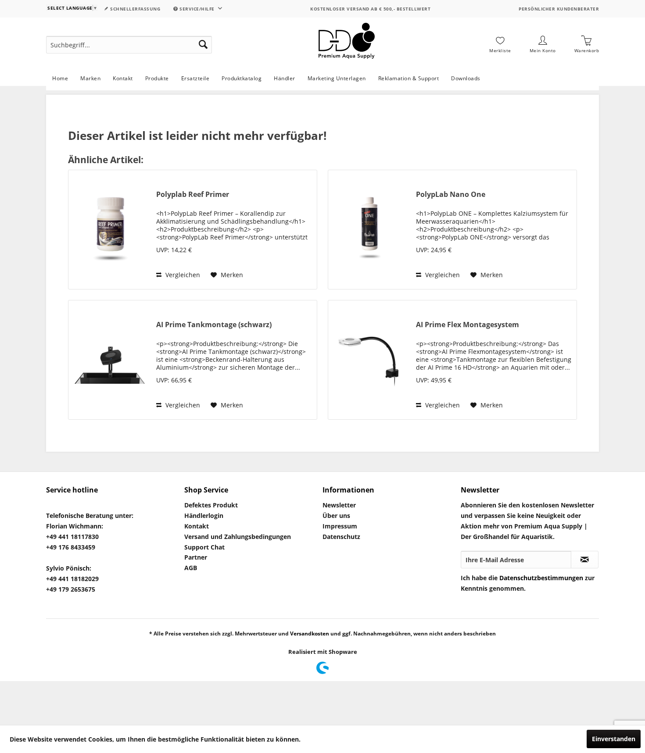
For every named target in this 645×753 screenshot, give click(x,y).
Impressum (339, 526)
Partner (195, 557)
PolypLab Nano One (450, 194)
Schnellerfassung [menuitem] (135, 9)
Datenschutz (341, 536)
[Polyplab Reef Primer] (110, 229)
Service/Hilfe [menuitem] (197, 9)
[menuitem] (129, 45)
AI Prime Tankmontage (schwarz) (214, 324)
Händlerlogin (203, 515)
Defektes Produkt (211, 505)
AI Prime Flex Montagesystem (467, 324)
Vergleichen (182, 275)
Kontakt (196, 526)
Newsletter (339, 505)
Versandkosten (309, 633)
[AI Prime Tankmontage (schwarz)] (110, 359)
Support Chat (204, 547)
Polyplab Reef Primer (192, 194)
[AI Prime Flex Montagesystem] (370, 359)
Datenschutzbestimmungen (541, 578)
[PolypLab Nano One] (370, 229)
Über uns (336, 515)
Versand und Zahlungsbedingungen (237, 536)
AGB (190, 568)
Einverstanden (613, 739)
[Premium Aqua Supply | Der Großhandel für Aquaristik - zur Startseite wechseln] (347, 45)
